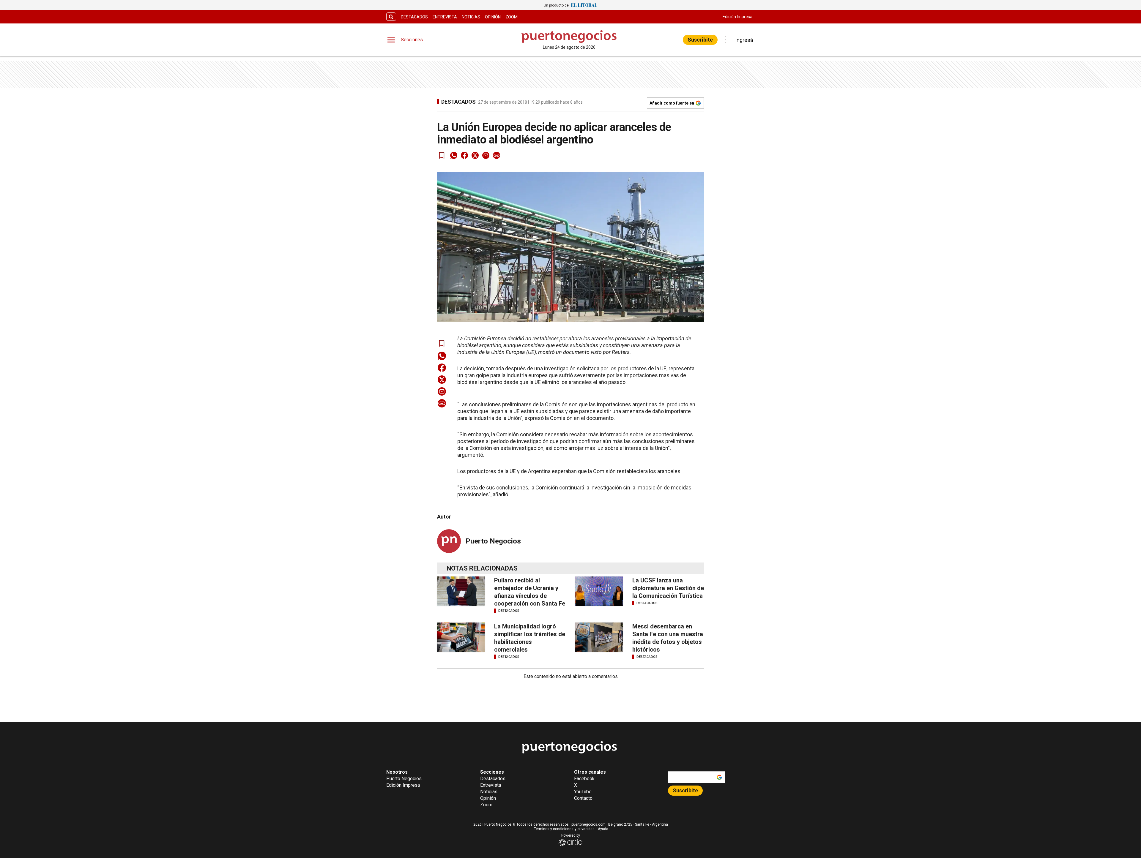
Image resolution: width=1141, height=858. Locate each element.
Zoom (511, 17)
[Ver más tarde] (442, 155)
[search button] (391, 16)
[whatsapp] (453, 155)
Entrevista (445, 17)
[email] (485, 155)
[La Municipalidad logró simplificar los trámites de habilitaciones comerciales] (461, 637)
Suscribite (700, 40)
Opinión (493, 17)
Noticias (471, 17)
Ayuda (603, 829)
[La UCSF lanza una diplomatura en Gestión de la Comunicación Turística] (599, 591)
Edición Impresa (737, 16)
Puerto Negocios (493, 541)
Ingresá (744, 40)
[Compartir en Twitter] (475, 155)
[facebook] (464, 155)
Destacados (414, 17)
